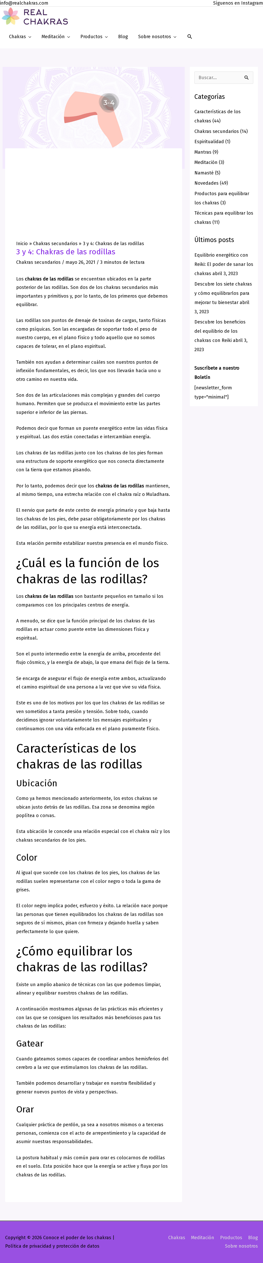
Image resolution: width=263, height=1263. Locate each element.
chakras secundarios (126, 287)
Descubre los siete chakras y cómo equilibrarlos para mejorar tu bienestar (223, 293)
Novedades (206, 183)
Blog (253, 1237)
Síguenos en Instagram (238, 3)
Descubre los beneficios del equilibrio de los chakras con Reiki (220, 331)
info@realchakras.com (24, 3)
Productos (231, 1237)
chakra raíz (129, 494)
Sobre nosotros (241, 1246)
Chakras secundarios (38, 262)
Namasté (204, 173)
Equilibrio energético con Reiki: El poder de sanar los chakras (223, 264)
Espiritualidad (209, 141)
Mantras (202, 152)
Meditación (206, 162)
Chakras (176, 1237)
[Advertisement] (93, 202)
